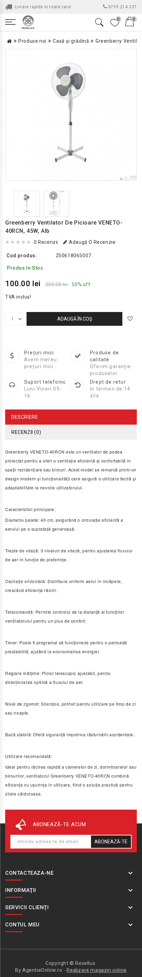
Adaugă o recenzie (92, 242)
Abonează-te (111, 841)
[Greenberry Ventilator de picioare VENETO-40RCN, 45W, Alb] (71, 114)
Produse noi (32, 41)
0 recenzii (46, 242)
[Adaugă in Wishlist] (131, 319)
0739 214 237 (122, 6)
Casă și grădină (71, 41)
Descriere (24, 417)
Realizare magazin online (96, 970)
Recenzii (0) (26, 432)
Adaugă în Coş (74, 319)
